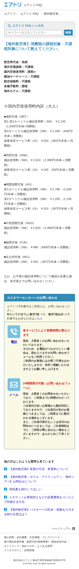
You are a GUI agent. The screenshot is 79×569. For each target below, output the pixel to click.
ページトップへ (61, 528)
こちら (38, 318)
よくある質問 (44, 546)
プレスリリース (51, 537)
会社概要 (22, 537)
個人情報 (9, 537)
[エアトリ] (12, 5)
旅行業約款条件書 (14, 542)
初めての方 (28, 546)
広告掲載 (34, 537)
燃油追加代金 (59, 542)
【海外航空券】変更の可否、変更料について (38, 469)
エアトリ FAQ (29, 13)
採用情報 (29, 550)
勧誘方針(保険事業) (38, 542)
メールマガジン (13, 550)
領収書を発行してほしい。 (27, 489)
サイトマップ (11, 546)
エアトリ (10, 13)
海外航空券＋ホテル (57, 13)
